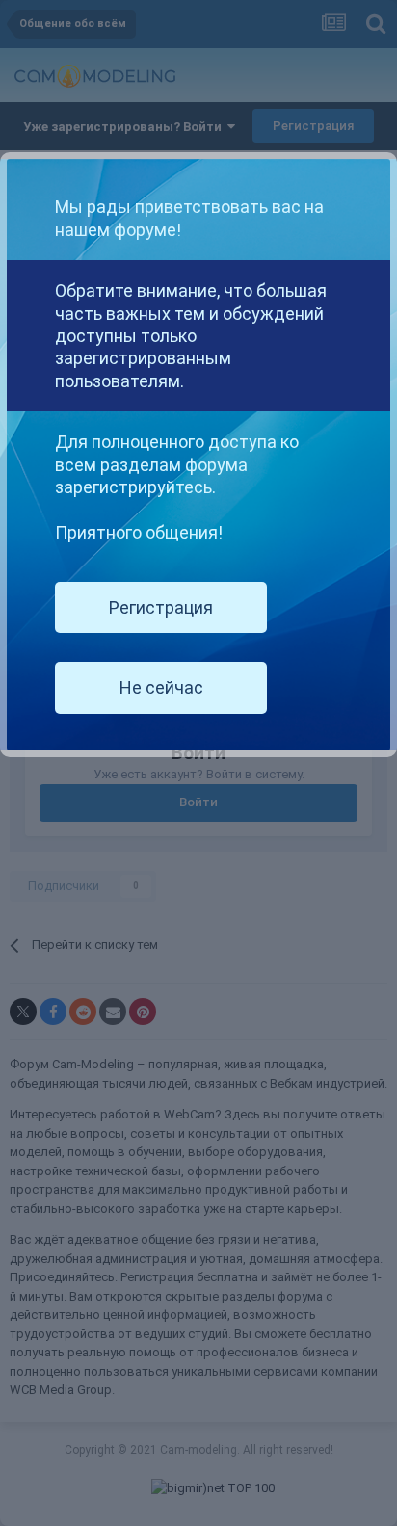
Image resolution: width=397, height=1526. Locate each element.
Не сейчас (161, 687)
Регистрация (161, 607)
